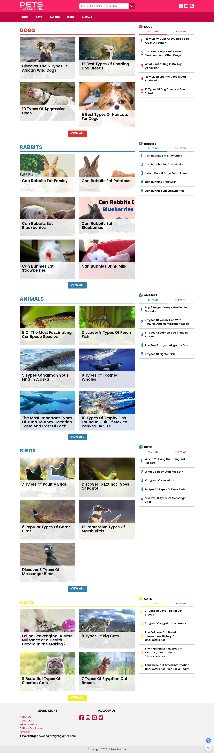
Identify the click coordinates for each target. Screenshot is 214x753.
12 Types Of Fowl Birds (159, 480)
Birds (70, 17)
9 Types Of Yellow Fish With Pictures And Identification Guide (167, 322)
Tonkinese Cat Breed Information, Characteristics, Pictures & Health (167, 667)
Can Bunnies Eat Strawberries (164, 191)
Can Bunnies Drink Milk (160, 182)
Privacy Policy (28, 724)
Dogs (24, 17)
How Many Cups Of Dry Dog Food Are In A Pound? (167, 41)
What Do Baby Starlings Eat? (164, 472)
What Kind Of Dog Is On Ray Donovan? (163, 66)
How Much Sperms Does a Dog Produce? (165, 79)
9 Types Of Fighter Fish (160, 354)
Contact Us (27, 721)
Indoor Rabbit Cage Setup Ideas (166, 173)
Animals (87, 17)
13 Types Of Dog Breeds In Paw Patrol (165, 91)
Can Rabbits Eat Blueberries (163, 156)
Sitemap (25, 732)
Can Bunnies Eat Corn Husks (164, 164)
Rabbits (55, 17)
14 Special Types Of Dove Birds (165, 489)
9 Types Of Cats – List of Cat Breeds (163, 613)
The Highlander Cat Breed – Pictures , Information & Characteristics (163, 653)
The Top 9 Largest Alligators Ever (166, 345)
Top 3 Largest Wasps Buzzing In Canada (166, 309)
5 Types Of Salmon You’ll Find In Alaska (166, 335)
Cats (39, 17)
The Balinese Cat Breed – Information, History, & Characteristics (161, 636)
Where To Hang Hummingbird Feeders (165, 461)
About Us (25, 717)
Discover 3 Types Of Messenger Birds (165, 500)
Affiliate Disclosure (31, 728)
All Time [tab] (153, 31)
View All (77, 133)
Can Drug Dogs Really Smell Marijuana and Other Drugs (163, 53)
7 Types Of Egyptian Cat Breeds (166, 623)
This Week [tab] (180, 31)
